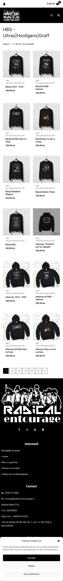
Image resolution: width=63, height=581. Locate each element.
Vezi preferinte (31, 574)
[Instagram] (27, 430)
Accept (31, 557)
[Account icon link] (4, 3)
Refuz (31, 566)
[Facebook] (19, 430)
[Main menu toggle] (51, 15)
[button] (58, 540)
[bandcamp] (43, 430)
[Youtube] (35, 430)
